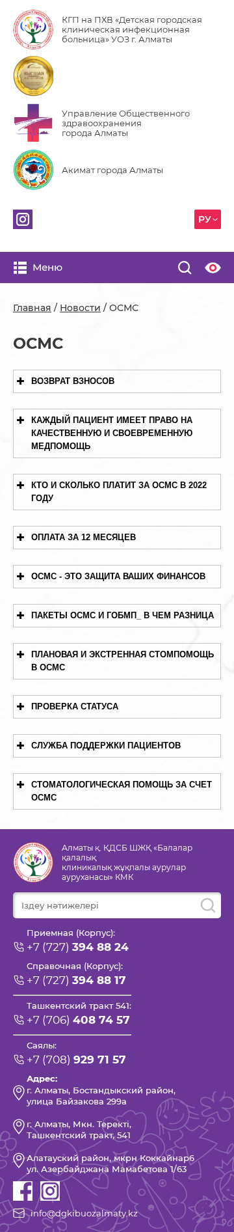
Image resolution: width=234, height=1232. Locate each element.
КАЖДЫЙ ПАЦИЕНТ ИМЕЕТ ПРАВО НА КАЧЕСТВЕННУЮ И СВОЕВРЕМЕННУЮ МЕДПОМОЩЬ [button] (111, 433)
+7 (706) (78, 1019)
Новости (80, 308)
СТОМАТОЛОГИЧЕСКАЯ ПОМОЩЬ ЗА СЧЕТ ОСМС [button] (121, 791)
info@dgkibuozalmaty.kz (84, 1213)
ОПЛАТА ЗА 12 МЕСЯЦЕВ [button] (83, 537)
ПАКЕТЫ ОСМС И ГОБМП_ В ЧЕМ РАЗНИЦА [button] (122, 615)
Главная (32, 308)
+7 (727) (78, 946)
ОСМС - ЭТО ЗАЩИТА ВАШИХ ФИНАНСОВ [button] (118, 576)
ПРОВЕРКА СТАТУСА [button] (74, 706)
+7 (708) (76, 1059)
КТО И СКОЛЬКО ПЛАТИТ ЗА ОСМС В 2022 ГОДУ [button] (119, 491)
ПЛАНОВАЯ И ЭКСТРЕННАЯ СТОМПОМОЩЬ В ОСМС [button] (122, 661)
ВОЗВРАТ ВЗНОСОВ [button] (72, 381)
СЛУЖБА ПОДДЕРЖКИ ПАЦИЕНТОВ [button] (106, 745)
